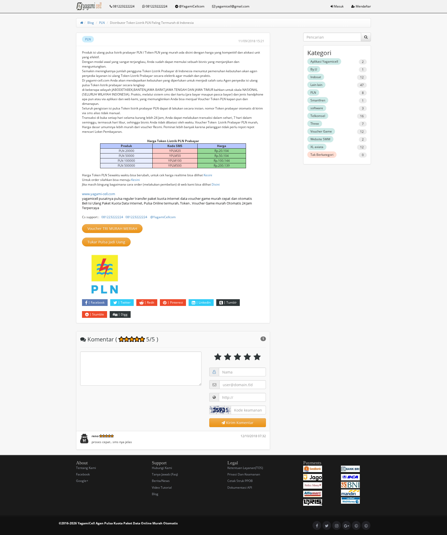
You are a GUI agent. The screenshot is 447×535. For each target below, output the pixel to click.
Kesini (208, 175)
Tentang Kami (86, 468)
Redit (150, 302)
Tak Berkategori (321, 154)
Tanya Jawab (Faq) (165, 474)
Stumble (98, 314)
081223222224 (123, 6)
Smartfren (317, 100)
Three (314, 123)
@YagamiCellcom (191, 6)
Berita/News (161, 481)
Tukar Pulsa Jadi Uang (106, 241)
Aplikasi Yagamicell (324, 61)
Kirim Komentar (239, 422)
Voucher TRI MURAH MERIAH (112, 228)
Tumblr (231, 302)
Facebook (98, 302)
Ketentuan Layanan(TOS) (245, 468)
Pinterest (176, 302)
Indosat (315, 77)
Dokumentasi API (239, 487)
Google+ (82, 481)
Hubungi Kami (162, 468)
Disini (216, 184)
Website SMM (320, 139)
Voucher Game (321, 131)
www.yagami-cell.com (98, 194)
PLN (102, 22)
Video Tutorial (162, 487)
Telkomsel (317, 116)
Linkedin (205, 302)
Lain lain (316, 85)
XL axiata (316, 147)
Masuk (338, 6)
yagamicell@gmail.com (232, 6)
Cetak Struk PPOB (240, 481)
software (316, 108)
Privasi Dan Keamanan (243, 474)
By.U (313, 69)
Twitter (126, 302)
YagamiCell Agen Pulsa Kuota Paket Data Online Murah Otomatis (128, 523)
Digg (124, 314)
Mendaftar (363, 6)
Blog (90, 22)
